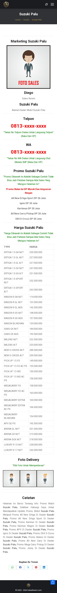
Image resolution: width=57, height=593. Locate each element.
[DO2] (28, 478)
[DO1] (11, 478)
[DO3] (45, 478)
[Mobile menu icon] (52, 4)
